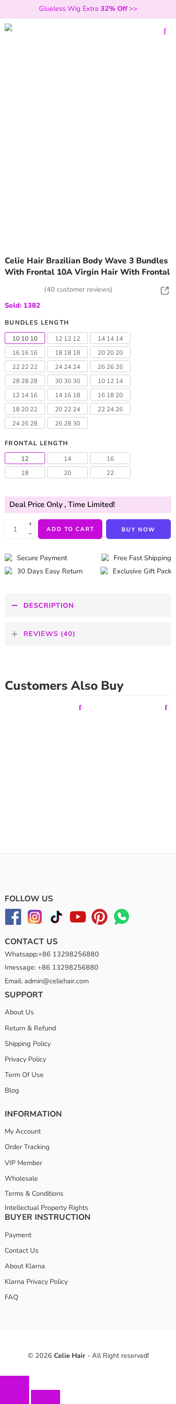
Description (48, 605)
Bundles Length (37, 322)
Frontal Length (36, 443)
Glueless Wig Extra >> (88, 8)
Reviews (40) (49, 633)
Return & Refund (30, 1028)
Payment (18, 1235)
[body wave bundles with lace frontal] (88, 107)
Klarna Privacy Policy (36, 1281)
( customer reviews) (78, 289)
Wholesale (21, 1178)
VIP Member (23, 1162)
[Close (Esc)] (14, 1383)
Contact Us (21, 1250)
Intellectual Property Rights (46, 1208)
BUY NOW (138, 529)
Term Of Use (24, 1074)
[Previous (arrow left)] (14, 1397)
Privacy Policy (25, 1059)
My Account (23, 1131)
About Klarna (25, 1266)
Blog (12, 1090)
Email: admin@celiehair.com (47, 981)
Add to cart (70, 529)
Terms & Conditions (34, 1193)
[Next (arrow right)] (45, 1397)
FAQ (11, 1297)
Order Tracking (27, 1147)
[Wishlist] (164, 31)
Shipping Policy (28, 1043)
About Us (19, 1012)
